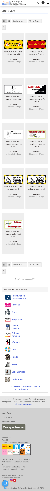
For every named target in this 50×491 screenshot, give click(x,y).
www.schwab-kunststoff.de (12, 475)
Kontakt (5, 440)
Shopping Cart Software (16, 488)
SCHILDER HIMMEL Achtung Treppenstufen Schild (13, 144)
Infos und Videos (8, 422)
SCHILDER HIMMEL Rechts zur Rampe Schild (36, 188)
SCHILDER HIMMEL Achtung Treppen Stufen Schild (36, 99)
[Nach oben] (43, 487)
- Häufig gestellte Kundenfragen (16, 459)
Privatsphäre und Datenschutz (13, 467)
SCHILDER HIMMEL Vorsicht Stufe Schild (36, 53)
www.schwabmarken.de (11, 478)
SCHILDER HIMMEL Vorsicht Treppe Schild (13, 98)
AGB (3, 464)
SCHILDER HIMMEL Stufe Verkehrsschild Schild (13, 53)
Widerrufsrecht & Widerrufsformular (15, 462)
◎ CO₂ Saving (7, 417)
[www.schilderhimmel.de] (13, 3)
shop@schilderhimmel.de (25, 404)
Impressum (6, 437)
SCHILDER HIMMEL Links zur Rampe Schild (13, 188)
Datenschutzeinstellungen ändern (14, 469)
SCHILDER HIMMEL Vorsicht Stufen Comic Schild (37, 144)
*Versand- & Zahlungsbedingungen (15, 442)
